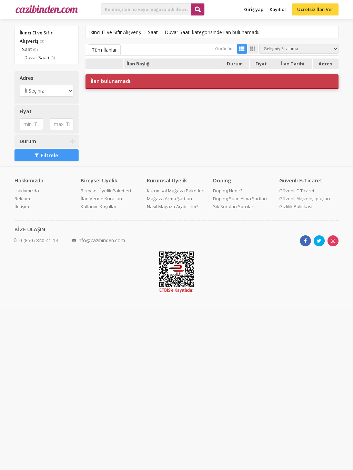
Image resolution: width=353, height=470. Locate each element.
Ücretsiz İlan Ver (315, 9)
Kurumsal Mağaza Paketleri (175, 191)
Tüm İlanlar (104, 49)
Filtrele (49, 155)
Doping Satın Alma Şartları (240, 198)
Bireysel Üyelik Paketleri (106, 191)
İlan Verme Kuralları (101, 198)
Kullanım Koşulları (99, 206)
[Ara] (197, 9)
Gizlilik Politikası (295, 206)
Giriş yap (253, 9)
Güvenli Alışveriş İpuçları (304, 198)
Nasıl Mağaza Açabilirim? (172, 206)
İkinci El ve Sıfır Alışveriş (115, 32)
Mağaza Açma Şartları (169, 198)
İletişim (21, 206)
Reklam (22, 198)
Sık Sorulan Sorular (233, 206)
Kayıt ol (278, 9)
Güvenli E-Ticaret (296, 191)
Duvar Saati (36, 57)
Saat (27, 49)
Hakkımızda (26, 191)
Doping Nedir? (227, 191)
